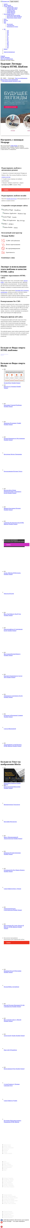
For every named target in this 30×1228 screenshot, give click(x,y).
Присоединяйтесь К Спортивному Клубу (13, 630)
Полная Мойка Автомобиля (11, 986)
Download (6, 1163)
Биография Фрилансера (10, 821)
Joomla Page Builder (9, 1199)
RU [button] (5, 29)
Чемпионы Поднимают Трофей (12, 423)
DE (8, 32)
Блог (5, 21)
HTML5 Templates (9, 1185)
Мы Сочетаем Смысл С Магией (12, 1020)
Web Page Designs (8, 1213)
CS (8, 46)
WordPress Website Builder (11, 1197)
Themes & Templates (9, 1174)
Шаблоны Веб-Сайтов (12, 7)
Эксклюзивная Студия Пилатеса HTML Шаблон (13, 745)
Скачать (6, 4)
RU (8, 43)
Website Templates (8, 1178)
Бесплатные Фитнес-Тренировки (13, 454)
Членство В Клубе (9, 593)
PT (8, 40)
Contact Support (8, 1153)
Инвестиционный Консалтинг (12, 787)
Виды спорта (4, 79)
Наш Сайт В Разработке (10, 1050)
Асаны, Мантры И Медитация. (12, 573)
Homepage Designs (9, 1215)
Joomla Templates (8, 1183)
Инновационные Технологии (12, 804)
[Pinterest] (2, 1227)
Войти (5, 49)
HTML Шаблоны (11, 12)
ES (8, 37)
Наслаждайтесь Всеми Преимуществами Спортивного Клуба (12, 492)
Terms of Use (7, 1144)
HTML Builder (14, 145)
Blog (5, 1170)
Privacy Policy (7, 1146)
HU (8, 44)
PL (8, 39)
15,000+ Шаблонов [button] (8, 6)
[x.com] (2, 1225)
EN (8, 30)
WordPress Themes (9, 1179)
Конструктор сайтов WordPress (14, 16)
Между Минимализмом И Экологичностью (13, 837)
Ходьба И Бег (12, 383)
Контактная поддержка (12, 26)
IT (7, 36)
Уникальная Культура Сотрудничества (13, 909)
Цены (5, 19)
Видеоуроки (10, 24)
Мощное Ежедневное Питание (12, 509)
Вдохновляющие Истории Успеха (13, 471)
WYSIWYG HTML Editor (11, 1200)
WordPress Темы (11, 10)
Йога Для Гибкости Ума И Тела (12, 614)
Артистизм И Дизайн (14, 1035)
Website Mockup (8, 1217)
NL (8, 33)
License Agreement (9, 1147)
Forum (5, 1168)
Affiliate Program (8, 1165)
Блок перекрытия (13, 79)
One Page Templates (9, 1186)
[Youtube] (2, 1223)
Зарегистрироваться (9, 52)
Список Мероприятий (10, 728)
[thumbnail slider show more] (1, 355)
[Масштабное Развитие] (14, 781)
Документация (10, 25)
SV (8, 47)
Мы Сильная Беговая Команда (12, 654)
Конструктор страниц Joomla (14, 17)
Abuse (5, 1152)
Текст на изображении (21, 78)
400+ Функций (7, 5)
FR (8, 35)
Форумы (6, 20)
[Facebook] (2, 1220)
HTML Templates (8, 1181)
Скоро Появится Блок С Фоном (12, 888)
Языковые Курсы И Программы (12, 971)
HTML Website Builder (10, 1196)
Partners (6, 1150)
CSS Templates (8, 1182)
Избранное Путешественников (12, 853)
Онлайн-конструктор (12, 198)
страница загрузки (5, 177)
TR (8, 42)
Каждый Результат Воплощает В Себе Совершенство (14, 1005)
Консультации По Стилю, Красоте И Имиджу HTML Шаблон (14, 927)
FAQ (5, 1161)
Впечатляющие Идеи (14, 1068)
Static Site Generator (9, 1202)
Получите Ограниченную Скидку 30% (13, 676)
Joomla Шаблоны (11, 11)
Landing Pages (7, 1214)
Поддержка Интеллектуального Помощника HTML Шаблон (12, 1121)
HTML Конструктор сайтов (13, 15)
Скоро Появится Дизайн (10, 1100)
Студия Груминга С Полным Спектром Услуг (12, 1085)
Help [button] (5, 22)
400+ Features (7, 1164)
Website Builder (8, 1194)
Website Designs (8, 1211)
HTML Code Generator (10, 1203)
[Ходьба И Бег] (14, 381)
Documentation (8, 1167)
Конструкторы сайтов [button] (9, 14)
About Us (6, 1149)
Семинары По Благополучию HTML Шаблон (14, 523)
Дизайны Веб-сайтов (12, 9)
